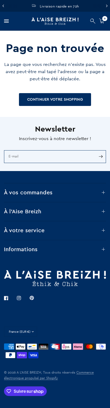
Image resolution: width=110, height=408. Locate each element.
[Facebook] (10, 298)
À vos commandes (28, 192)
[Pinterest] (35, 298)
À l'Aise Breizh (22, 211)
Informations (21, 249)
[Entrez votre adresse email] (100, 156)
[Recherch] (92, 21)
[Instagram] (23, 298)
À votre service (24, 230)
